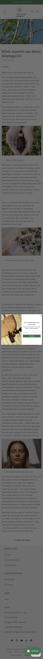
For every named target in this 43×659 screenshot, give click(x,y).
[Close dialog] (41, 315)
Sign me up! (31, 336)
